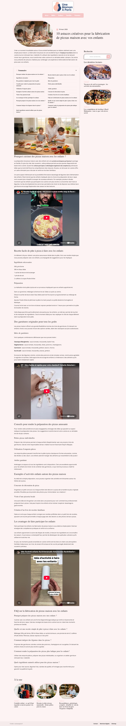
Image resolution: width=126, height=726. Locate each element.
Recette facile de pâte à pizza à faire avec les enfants (61, 75)
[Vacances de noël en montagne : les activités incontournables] (97, 72)
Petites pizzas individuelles (55, 84)
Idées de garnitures (53, 81)
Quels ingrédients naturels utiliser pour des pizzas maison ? (29, 111)
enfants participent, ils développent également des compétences (52, 165)
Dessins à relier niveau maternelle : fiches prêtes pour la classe (45, 705)
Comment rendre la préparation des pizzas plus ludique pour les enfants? (62, 106)
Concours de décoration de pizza (56, 92)
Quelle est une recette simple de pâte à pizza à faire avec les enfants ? (62, 101)
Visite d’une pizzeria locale (23, 95)
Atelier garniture (52, 89)
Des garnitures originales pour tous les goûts (27, 81)
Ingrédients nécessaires (22, 78)
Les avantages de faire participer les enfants (27, 98)
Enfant (16, 701)
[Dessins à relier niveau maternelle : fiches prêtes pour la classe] (47, 691)
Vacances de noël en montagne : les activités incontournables (96, 85)
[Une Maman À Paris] (63, 6)
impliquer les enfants (67, 53)
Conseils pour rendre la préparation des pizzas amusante (28, 85)
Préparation (51, 78)
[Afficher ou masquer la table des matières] (51, 70)
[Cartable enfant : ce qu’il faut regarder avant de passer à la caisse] (24, 691)
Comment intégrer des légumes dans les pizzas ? (28, 105)
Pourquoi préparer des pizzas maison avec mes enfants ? (30, 101)
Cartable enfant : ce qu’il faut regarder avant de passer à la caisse (24, 705)
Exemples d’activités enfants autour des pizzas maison (30, 92)
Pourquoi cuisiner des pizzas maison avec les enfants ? (30, 74)
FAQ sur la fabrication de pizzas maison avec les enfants (62, 98)
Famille (61, 701)
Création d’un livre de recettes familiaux (58, 95)
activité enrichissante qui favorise (61, 161)
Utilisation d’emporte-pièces (23, 89)
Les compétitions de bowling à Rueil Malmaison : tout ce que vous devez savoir (96, 111)
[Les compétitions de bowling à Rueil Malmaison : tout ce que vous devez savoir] (97, 97)
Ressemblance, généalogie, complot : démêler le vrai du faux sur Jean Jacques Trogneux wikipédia (68, 705)
